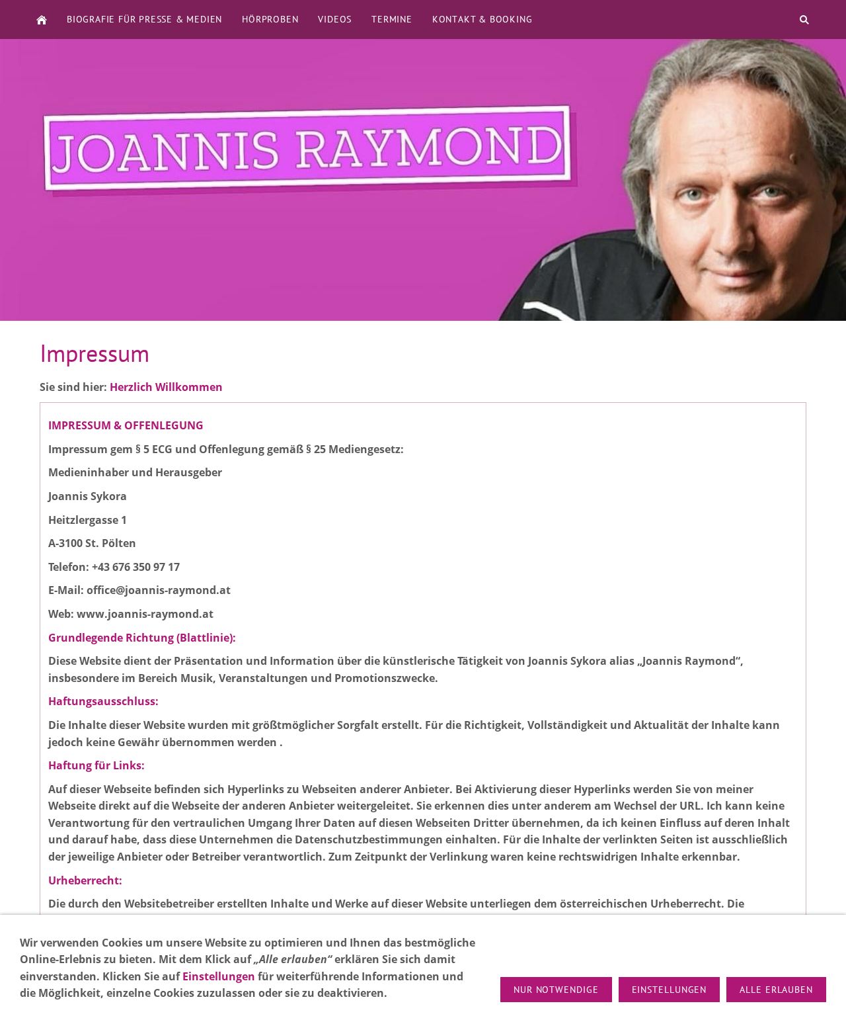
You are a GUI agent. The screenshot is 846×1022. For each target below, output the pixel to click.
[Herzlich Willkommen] (41, 19)
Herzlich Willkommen (166, 387)
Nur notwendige (556, 990)
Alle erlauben (776, 990)
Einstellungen (218, 976)
